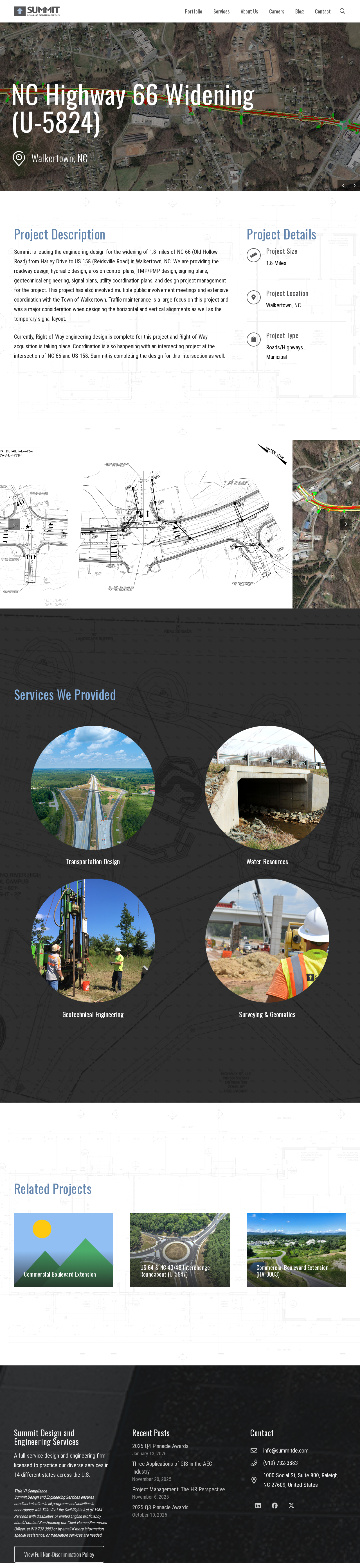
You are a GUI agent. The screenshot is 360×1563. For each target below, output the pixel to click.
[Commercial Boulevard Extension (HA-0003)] (296, 1250)
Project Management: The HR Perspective (178, 1489)
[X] (291, 1506)
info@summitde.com (286, 1450)
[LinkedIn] (258, 1506)
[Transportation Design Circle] (93, 787)
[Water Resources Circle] (267, 787)
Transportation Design (93, 861)
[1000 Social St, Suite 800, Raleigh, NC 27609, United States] (256, 1480)
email (66, 1529)
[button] (233, 11)
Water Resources (267, 861)
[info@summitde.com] (256, 1450)
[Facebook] (274, 1506)
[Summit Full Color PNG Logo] (37, 11)
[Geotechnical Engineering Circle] (93, 940)
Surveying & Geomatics (267, 1014)
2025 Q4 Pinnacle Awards (160, 1446)
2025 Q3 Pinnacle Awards (160, 1507)
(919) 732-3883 (280, 1463)
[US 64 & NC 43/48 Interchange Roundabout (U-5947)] (180, 1250)
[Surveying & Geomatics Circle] (267, 940)
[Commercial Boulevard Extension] (63, 1250)
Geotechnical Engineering (92, 1014)
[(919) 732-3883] (256, 1463)
